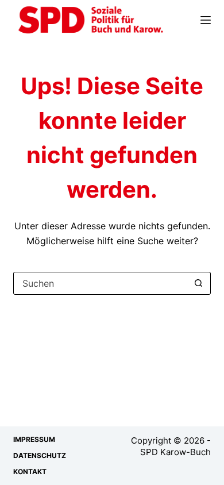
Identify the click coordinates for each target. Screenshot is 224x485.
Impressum (34, 439)
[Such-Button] (198, 283)
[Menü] (205, 20)
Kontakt (30, 471)
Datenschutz (39, 455)
